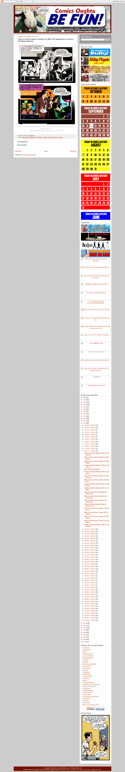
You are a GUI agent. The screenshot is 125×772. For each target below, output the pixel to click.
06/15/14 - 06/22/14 (90, 566)
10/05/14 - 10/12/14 (90, 529)
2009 (84, 632)
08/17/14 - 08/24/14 (90, 545)
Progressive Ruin (86, 688)
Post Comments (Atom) (29, 155)
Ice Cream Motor (86, 672)
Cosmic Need (85, 659)
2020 (84, 409)
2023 (84, 402)
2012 (84, 625)
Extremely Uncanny (87, 665)
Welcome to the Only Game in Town (91, 704)
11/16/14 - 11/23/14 (90, 439)
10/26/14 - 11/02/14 (90, 446)
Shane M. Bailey (86, 692)
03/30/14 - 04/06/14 (90, 592)
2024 (84, 400)
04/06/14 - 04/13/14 (90, 590)
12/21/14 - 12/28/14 (90, 427)
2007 (84, 637)
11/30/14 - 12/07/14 (90, 434)
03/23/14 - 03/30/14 (90, 594)
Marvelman (25, 137)
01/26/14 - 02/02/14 (90, 613)
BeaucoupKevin (86, 653)
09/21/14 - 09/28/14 (90, 533)
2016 (84, 418)
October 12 (40, 137)
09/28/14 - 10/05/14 (90, 531)
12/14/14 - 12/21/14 (90, 430)
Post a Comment (22, 145)
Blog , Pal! (86, 655)
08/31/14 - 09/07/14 (90, 541)
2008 (84, 635)
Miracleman (32, 137)
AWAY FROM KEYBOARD (91, 469)
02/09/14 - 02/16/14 (90, 608)
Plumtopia (85, 686)
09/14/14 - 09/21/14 (90, 536)
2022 (84, 404)
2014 (84, 423)
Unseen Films (86, 700)
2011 (84, 628)
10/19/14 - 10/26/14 (90, 448)
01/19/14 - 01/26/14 (90, 615)
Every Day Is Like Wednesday (89, 663)
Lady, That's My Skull (87, 676)
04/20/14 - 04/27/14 (90, 585)
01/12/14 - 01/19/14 (90, 618)
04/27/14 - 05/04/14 (90, 583)
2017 (84, 416)
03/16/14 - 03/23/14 (90, 597)
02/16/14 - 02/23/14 (90, 606)
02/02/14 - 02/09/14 (90, 611)
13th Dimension (86, 647)
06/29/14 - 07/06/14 (90, 562)
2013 (84, 623)
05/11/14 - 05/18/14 (90, 578)
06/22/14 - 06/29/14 (90, 564)
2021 (84, 407)
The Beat (85, 651)
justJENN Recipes (87, 674)
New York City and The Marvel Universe (91, 684)
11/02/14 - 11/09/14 (90, 444)
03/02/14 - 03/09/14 (90, 601)
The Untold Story (86, 702)
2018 (84, 414)
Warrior (60, 137)
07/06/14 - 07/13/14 (90, 559)
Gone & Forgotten (87, 667)
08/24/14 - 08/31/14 (90, 543)
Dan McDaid (85, 661)
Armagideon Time (86, 649)
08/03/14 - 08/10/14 (90, 550)
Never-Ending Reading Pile (89, 682)
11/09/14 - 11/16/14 (90, 441)
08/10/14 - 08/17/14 (90, 547)
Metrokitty (85, 680)
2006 (84, 639)
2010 (84, 630)
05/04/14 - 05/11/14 (90, 580)
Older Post (73, 151)
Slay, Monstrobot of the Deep (89, 696)
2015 (84, 421)
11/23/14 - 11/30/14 (90, 437)
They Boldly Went (86, 698)
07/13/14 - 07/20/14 (90, 557)
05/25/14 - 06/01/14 (90, 573)
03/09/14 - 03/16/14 (90, 599)
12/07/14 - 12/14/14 (90, 432)
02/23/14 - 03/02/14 (90, 604)
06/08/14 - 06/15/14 (90, 568)
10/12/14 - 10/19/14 (90, 451)
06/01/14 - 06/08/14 (90, 571)
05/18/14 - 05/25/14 (90, 576)
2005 (84, 641)
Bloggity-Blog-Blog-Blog (88, 657)
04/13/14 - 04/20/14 (90, 587)
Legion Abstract (86, 678)
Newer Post (18, 151)
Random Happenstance (88, 690)
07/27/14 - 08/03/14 (90, 552)
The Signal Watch (87, 694)
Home (46, 151)
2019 (84, 411)
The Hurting (85, 670)
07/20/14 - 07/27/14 (90, 555)
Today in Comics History (51, 137)
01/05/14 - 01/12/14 (90, 620)
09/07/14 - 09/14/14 (90, 538)
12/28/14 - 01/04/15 (90, 425)
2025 (84, 397)
